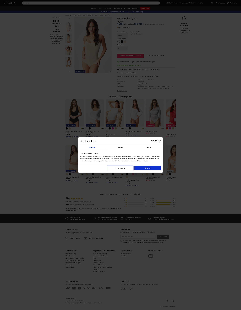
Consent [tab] (92, 147)
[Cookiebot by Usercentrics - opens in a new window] (152, 141)
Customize (119, 168)
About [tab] (149, 147)
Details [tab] (120, 147)
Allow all (147, 168)
